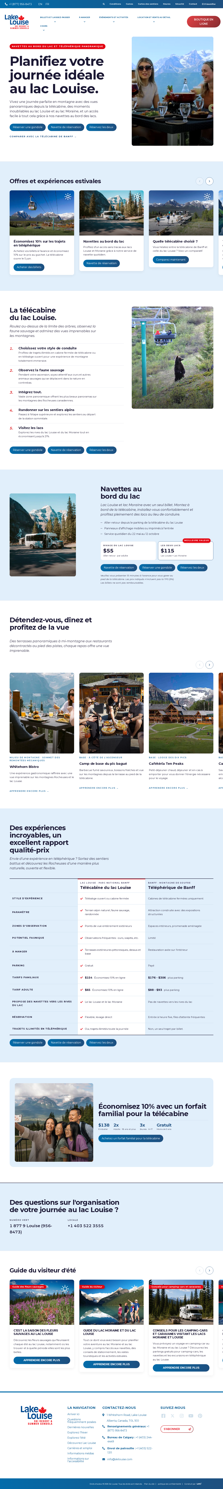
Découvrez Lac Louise (81, 1443)
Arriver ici (73, 1414)
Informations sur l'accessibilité (78, 1460)
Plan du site (149, 1484)
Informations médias (80, 1453)
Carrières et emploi (79, 1448)
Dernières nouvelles (80, 1427)
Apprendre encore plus (29, 791)
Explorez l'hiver (77, 1432)
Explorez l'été (76, 1437)
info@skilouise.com (119, 1459)
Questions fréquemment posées (81, 1421)
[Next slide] (209, 181)
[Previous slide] (200, 181)
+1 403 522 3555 (86, 1225)
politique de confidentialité (169, 1484)
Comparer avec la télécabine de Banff (43, 136)
